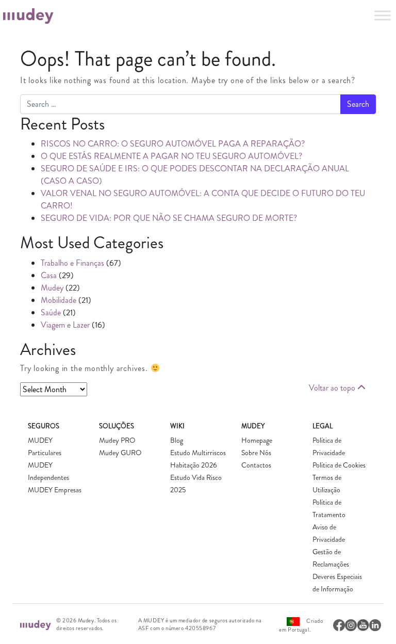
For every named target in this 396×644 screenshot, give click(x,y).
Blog (176, 440)
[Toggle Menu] (382, 15)
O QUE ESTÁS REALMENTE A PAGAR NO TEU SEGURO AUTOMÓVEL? (171, 156)
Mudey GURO (120, 452)
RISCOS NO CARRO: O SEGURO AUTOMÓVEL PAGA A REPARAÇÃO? (173, 144)
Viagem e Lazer (65, 325)
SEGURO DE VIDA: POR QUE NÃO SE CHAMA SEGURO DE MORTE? (169, 218)
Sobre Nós (256, 452)
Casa (49, 275)
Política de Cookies (339, 465)
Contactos (256, 465)
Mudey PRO (117, 440)
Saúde (51, 312)
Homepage (256, 440)
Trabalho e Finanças (72, 263)
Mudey (52, 288)
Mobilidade (58, 300)
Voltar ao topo (333, 388)
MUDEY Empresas (54, 490)
